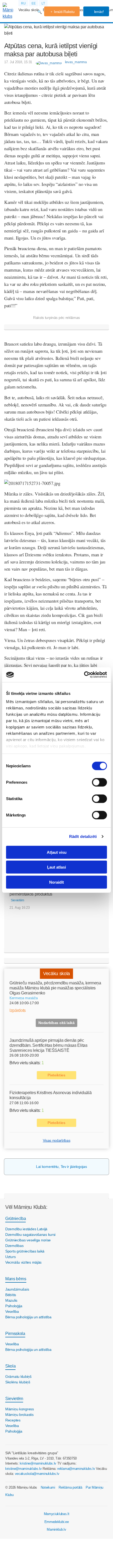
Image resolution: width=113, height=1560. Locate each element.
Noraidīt (56, 882)
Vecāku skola (28, 10)
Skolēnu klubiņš (17, 1382)
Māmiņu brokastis (19, 1414)
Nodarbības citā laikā (56, 1023)
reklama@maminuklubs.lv (76, 1469)
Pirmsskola (15, 1333)
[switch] (99, 782)
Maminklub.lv (56, 1529)
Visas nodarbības (56, 1140)
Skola (10, 1366)
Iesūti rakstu (64, 12)
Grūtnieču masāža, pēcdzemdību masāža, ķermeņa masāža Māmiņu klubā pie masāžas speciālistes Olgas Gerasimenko (55, 988)
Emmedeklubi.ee (56, 1522)
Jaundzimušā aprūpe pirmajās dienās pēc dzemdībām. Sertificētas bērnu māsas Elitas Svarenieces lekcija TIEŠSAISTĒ (48, 1045)
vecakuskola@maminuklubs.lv (37, 1474)
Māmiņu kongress (19, 1409)
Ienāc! (98, 12)
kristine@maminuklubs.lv (38, 1463)
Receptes (12, 1420)
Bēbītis (10, 1295)
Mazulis (11, 1300)
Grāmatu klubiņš (18, 1376)
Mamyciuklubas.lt (56, 1514)
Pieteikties (56, 1075)
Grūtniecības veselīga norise (28, 1240)
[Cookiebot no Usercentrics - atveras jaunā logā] (84, 674)
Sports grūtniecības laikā (24, 1251)
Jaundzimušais (17, 1289)
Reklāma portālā (70, 1487)
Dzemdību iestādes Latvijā (26, 1229)
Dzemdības (14, 1246)
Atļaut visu (56, 852)
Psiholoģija (13, 1306)
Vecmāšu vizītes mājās (23, 1262)
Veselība (12, 1311)
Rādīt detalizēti (83, 836)
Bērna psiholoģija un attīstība (28, 1317)
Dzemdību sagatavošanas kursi (30, 1234)
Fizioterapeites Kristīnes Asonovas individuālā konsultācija (50, 1095)
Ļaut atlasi (56, 867)
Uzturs (10, 1257)
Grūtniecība (15, 1218)
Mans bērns (15, 1279)
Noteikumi (48, 1487)
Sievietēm (14, 1398)
